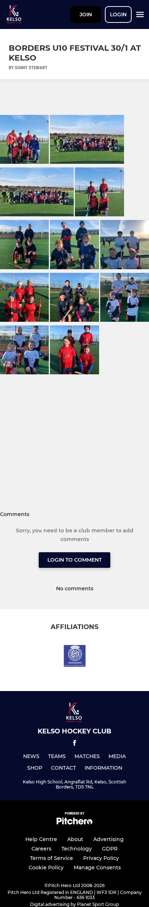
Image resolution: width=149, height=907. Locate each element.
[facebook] (74, 744)
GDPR (110, 848)
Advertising (108, 839)
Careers (41, 848)
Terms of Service (51, 858)
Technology (76, 848)
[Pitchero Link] (74, 822)
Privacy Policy (101, 858)
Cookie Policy (46, 867)
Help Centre (41, 839)
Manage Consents (97, 867)
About (75, 839)
